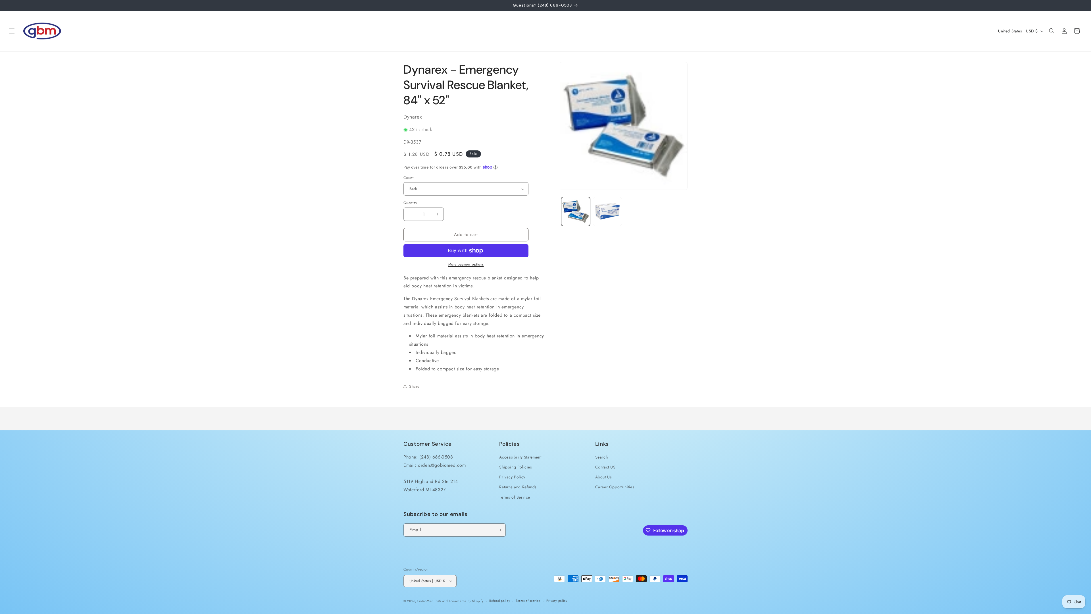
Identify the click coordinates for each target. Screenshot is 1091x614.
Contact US (605, 467)
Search (601, 457)
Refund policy (499, 600)
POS (438, 601)
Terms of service (528, 600)
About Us (603, 477)
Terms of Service (514, 497)
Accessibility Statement (520, 457)
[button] (12, 31)
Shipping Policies (515, 467)
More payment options (466, 264)
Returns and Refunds (517, 487)
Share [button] (414, 386)
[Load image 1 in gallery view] (575, 211)
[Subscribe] (499, 530)
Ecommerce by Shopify (466, 601)
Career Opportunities (614, 487)
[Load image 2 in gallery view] (607, 211)
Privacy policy (556, 600)
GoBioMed (425, 601)
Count (408, 178)
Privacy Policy (512, 477)
